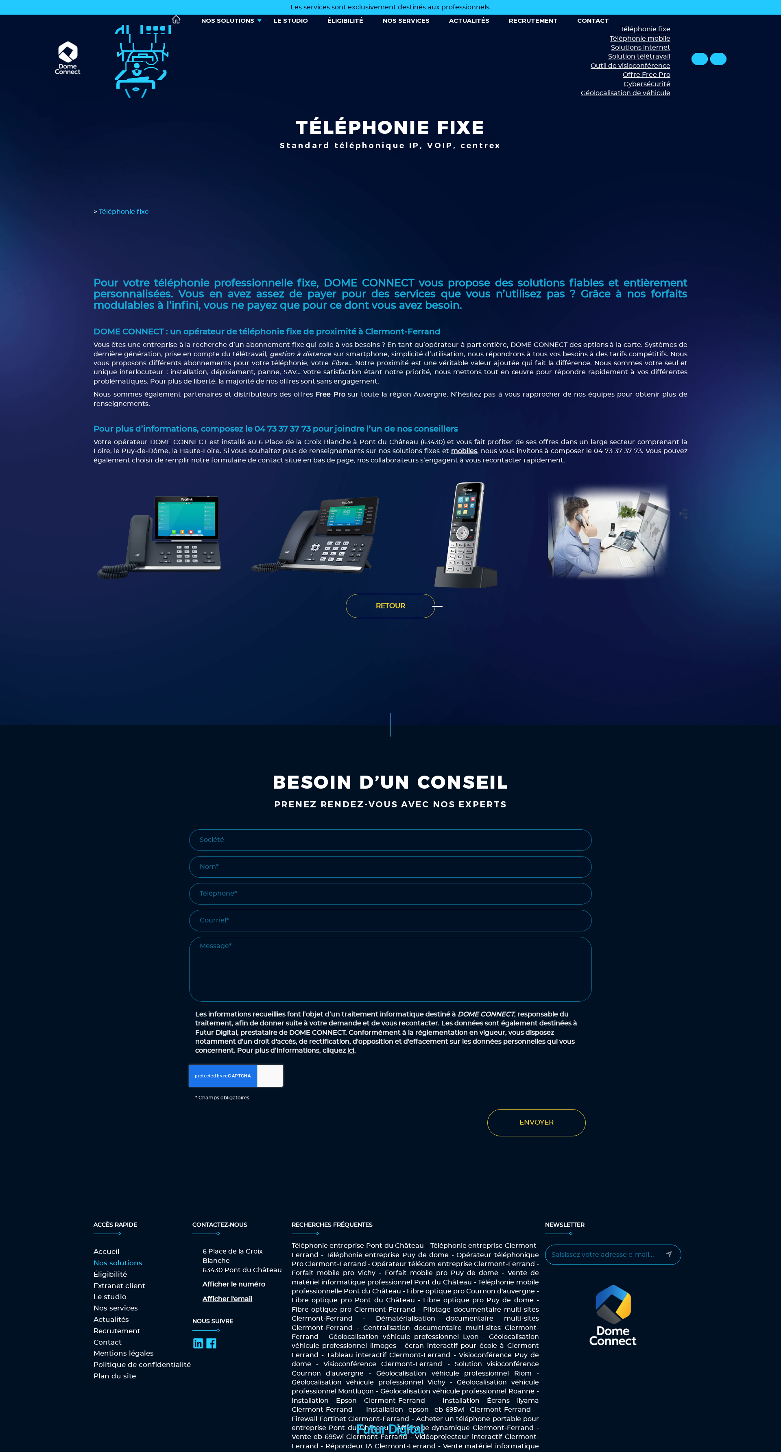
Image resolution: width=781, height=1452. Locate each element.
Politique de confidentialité (142, 1364)
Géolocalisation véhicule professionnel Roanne (457, 1391)
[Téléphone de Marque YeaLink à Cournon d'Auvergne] (466, 535)
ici (350, 1050)
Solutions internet (640, 47)
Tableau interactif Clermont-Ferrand (388, 1355)
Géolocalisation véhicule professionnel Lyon (404, 1337)
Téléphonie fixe (645, 29)
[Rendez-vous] (718, 59)
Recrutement (533, 20)
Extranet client (119, 1285)
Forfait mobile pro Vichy (334, 1273)
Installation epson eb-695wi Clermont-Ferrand (448, 1409)
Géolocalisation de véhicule (625, 93)
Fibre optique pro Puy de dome (478, 1300)
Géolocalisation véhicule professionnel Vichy (368, 1382)
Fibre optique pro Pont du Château (353, 1300)
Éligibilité (345, 20)
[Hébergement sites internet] (390, 1444)
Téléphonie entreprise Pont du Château (358, 1246)
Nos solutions (227, 20)
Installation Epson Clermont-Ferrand (358, 1400)
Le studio (291, 20)
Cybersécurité (647, 84)
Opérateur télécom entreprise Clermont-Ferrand (453, 1264)
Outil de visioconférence (630, 66)
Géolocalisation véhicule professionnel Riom (453, 1373)
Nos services (406, 20)
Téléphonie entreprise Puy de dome (387, 1255)
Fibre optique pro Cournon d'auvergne (471, 1291)
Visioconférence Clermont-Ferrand (382, 1364)
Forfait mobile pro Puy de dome (442, 1273)
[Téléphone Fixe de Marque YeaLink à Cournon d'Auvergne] (163, 535)
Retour (390, 605)
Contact (593, 20)
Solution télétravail (639, 56)
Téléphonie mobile (640, 38)
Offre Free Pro (646, 75)
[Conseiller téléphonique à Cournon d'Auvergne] (617, 535)
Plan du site (115, 1376)
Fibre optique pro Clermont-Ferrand (353, 1309)
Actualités (469, 20)
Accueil (177, 19)
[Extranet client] (700, 59)
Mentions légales (124, 1353)
